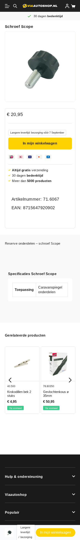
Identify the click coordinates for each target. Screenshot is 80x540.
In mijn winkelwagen (40, 143)
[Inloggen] (67, 6)
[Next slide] (70, 380)
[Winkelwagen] (72, 6)
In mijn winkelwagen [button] (55, 532)
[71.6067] (40, 66)
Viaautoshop (16, 494)
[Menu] (8, 6)
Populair (12, 512)
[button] (40, 476)
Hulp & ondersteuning (24, 476)
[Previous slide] (10, 380)
